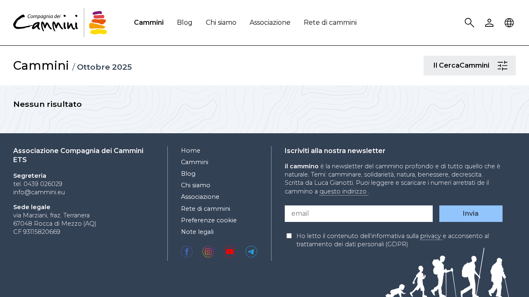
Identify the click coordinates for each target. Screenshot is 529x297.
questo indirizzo (343, 191)
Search (470, 23)
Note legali (197, 232)
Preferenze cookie (209, 220)
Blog (185, 22)
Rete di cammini (330, 22)
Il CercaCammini (503, 65)
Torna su (502, 275)
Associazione (270, 22)
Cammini (149, 22)
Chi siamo (221, 22)
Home (190, 150)
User (490, 23)
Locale (510, 23)
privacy (431, 236)
